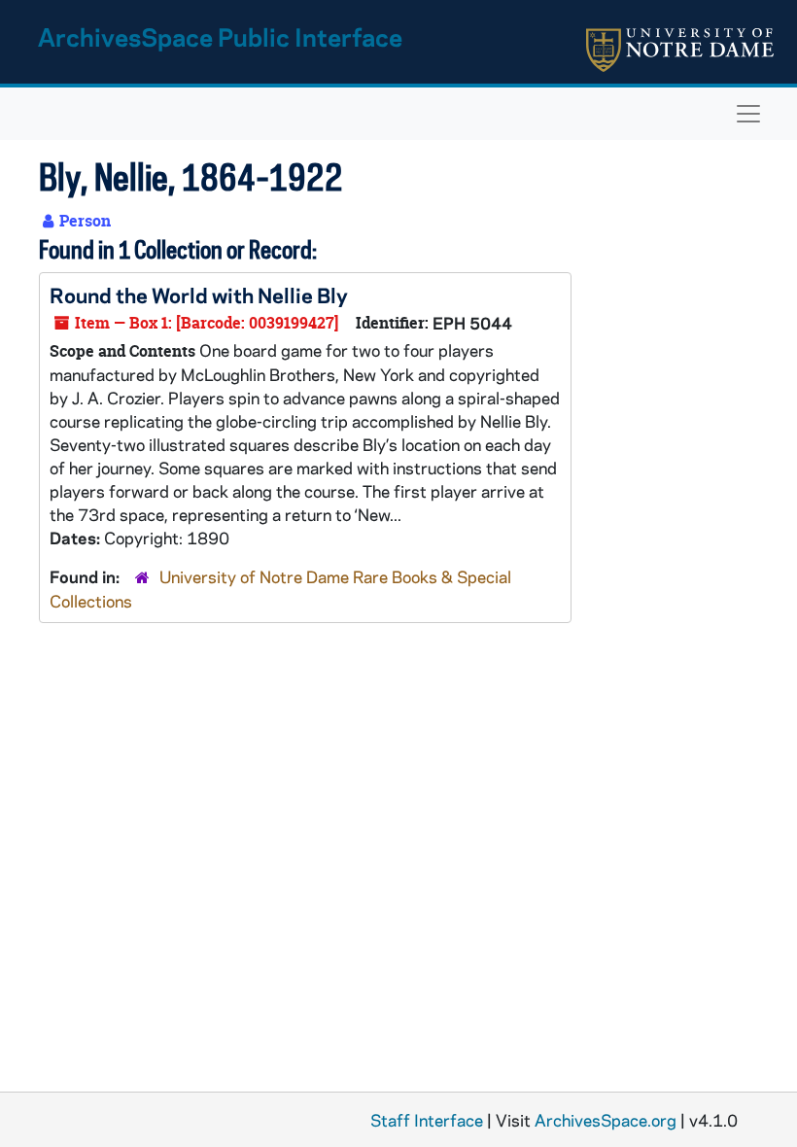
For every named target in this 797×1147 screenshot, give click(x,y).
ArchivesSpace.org (605, 1119)
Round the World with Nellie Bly (199, 294)
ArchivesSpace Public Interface (220, 36)
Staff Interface (426, 1119)
